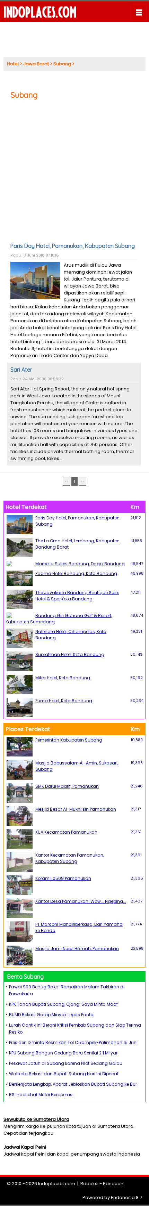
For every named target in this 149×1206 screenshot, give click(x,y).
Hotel (13, 63)
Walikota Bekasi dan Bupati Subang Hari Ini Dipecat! (64, 1074)
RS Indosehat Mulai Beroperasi (41, 1095)
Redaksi (89, 1183)
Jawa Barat (36, 63)
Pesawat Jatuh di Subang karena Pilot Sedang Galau (65, 1063)
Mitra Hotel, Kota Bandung (62, 678)
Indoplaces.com (56, 1183)
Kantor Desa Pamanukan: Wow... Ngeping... (80, 901)
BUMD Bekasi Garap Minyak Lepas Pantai (52, 1015)
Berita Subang (25, 976)
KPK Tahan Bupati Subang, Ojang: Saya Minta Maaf (63, 1004)
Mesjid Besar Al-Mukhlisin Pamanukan (75, 809)
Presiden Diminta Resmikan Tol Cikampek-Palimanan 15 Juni (73, 1042)
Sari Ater (21, 369)
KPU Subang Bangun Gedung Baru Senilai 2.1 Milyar (63, 1053)
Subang (62, 63)
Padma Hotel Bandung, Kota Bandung (76, 573)
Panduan (113, 1183)
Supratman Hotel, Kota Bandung (69, 654)
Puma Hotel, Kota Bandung (63, 701)
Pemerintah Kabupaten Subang (68, 740)
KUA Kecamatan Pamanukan (66, 832)
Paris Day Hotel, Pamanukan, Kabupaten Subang (72, 245)
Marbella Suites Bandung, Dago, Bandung (80, 564)
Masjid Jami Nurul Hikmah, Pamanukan (77, 949)
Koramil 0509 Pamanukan (63, 878)
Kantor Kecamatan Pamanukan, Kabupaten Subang (69, 858)
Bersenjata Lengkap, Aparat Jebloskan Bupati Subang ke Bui (73, 1084)
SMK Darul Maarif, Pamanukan (67, 786)
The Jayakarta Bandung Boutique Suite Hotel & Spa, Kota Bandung (77, 596)
